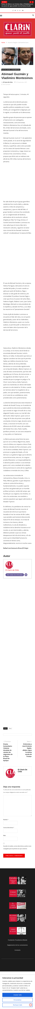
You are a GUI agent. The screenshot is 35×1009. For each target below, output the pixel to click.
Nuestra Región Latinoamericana (18, 42)
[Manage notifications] (30, 1004)
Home (3, 42)
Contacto (17, 950)
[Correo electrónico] (26, 574)
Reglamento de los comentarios (17, 945)
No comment (6, 84)
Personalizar (17, 1000)
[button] (30, 2)
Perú (10, 728)
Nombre (5, 819)
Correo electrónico (8, 827)
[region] (17, 992)
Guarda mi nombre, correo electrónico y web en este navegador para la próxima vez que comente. (17, 847)
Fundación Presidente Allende (17, 940)
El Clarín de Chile (8, 82)
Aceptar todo (18, 995)
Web (4, 835)
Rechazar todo (17, 1005)
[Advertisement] (17, 182)
